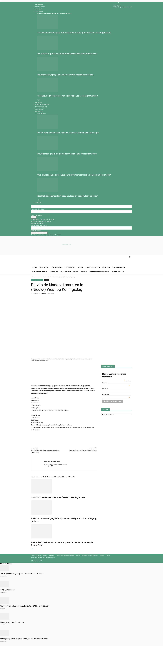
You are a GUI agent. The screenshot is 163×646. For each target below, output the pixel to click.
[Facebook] (33, 301)
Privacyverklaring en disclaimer (41, 221)
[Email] (42, 301)
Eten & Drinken (56, 267)
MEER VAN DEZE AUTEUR (64, 477)
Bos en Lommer (40, 7)
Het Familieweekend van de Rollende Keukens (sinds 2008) (45, 451)
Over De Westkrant (36, 555)
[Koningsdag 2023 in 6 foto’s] (81, 616)
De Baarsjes (39, 4)
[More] (55, 301)
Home (32, 277)
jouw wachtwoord (36, 215)
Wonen (80, 267)
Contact (108, 555)
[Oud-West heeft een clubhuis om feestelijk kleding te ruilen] (64, 486)
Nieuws (40, 280)
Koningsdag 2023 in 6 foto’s (12, 622)
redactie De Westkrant (40, 293)
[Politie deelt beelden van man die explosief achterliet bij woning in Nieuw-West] (64, 531)
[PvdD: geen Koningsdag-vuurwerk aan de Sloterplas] (81, 568)
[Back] (118, 3)
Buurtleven (44, 267)
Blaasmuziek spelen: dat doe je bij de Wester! (83, 450)
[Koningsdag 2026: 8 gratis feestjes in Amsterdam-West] (81, 633)
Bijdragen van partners (69, 272)
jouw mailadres (36, 230)
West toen (106, 267)
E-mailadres (116, 382)
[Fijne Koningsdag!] (81, 584)
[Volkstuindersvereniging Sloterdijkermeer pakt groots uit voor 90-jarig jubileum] (64, 507)
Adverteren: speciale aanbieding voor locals (68, 555)
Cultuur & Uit (70, 267)
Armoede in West (119, 267)
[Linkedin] (46, 301)
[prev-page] (31, 549)
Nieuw (34, 267)
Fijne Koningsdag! (7, 590)
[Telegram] (50, 301)
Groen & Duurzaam (93, 267)
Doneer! (84, 272)
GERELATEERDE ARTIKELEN (42, 477)
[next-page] (33, 549)
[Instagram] (49, 466)
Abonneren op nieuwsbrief (99, 272)
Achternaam (116, 394)
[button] (129, 257)
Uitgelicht (38, 277)
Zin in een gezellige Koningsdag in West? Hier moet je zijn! (25, 606)
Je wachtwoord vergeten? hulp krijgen (43, 219)
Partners (45, 555)
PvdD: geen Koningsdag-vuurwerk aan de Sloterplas (22, 573)
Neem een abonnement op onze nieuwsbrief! (43, 557)
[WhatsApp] (37, 301)
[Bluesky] (52, 466)
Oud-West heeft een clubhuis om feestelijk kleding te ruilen (58, 497)
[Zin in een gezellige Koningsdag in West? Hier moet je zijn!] (81, 600)
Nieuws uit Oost (118, 272)
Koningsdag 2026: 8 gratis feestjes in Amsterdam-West (24, 639)
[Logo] (45, 264)
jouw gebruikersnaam (38, 209)
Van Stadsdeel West (39, 272)
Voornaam (105, 388)
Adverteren (54, 272)
